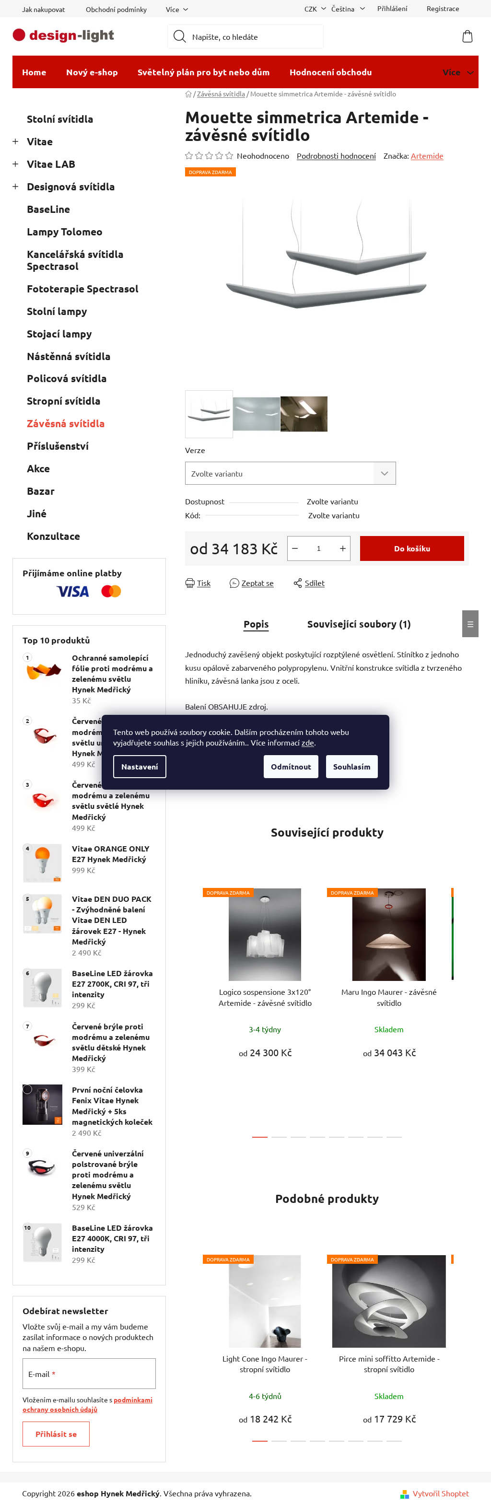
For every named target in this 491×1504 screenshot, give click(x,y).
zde (308, 742)
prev (192, 1010)
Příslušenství (58, 445)
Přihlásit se (56, 1434)
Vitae (40, 141)
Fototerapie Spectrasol (83, 288)
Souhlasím (352, 766)
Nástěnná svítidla (69, 356)
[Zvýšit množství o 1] (343, 548)
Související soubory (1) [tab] (359, 624)
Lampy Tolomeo (65, 231)
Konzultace (53, 535)
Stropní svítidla (64, 400)
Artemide (427, 155)
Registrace (443, 8)
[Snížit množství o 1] (295, 548)
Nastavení (139, 766)
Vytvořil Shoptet (441, 1493)
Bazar (41, 490)
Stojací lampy (59, 333)
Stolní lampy (57, 310)
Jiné (37, 513)
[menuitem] (34, 72)
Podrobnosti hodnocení (336, 155)
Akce (38, 468)
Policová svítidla (67, 378)
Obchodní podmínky (116, 9)
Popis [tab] (256, 624)
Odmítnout (291, 766)
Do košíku (412, 548)
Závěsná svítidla (66, 423)
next (461, 1010)
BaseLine (48, 208)
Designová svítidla (71, 186)
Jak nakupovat (43, 9)
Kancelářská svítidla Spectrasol (75, 259)
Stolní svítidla (60, 118)
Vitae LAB (51, 163)
